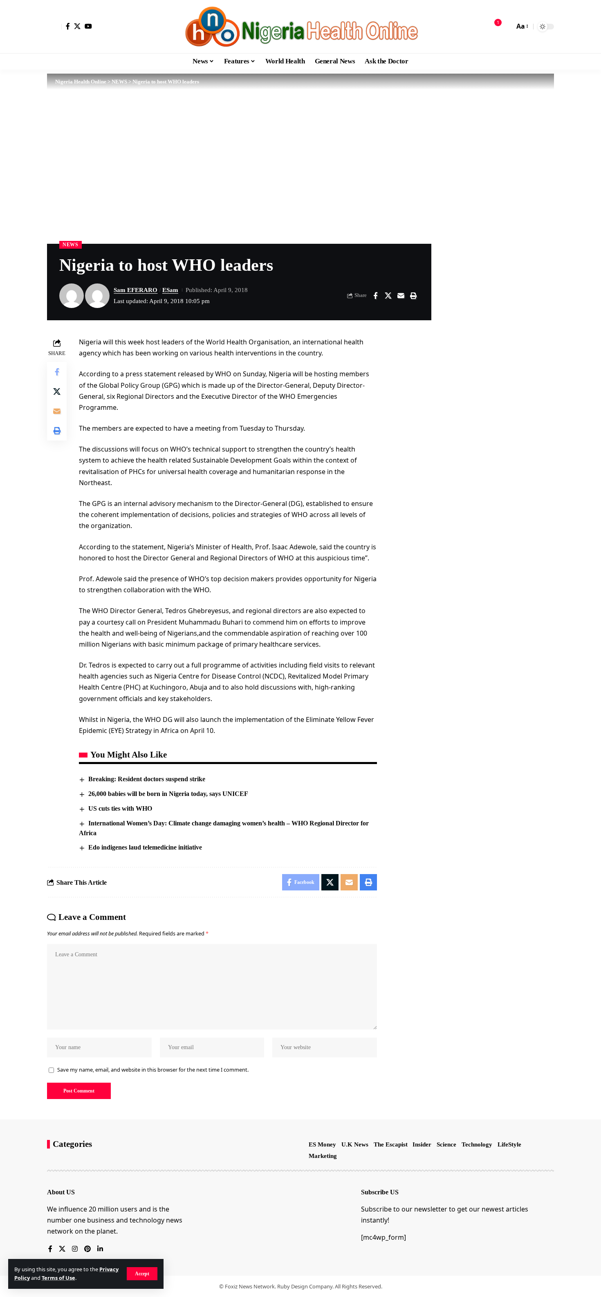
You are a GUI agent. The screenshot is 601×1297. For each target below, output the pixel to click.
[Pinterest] (87, 1249)
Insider (422, 1144)
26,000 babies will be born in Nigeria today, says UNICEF (168, 793)
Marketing (323, 1156)
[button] (142, 1273)
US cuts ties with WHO (120, 808)
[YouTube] (88, 26)
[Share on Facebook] (375, 295)
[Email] (400, 295)
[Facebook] (68, 26)
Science (446, 1144)
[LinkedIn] (100, 1249)
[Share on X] (388, 295)
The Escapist (391, 1144)
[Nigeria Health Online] (300, 26)
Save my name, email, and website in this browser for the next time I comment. (153, 1069)
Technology (477, 1144)
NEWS (70, 244)
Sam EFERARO (135, 290)
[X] (77, 26)
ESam (170, 290)
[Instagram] (75, 1249)
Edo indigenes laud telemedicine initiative (145, 847)
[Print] (413, 295)
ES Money (322, 1144)
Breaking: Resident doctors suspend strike (146, 779)
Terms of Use (58, 1277)
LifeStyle (509, 1144)
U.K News (354, 1144)
